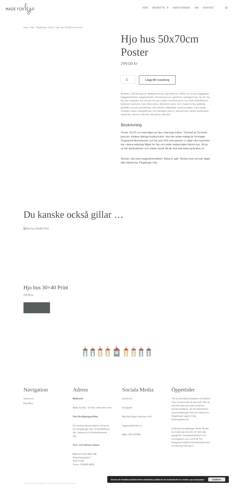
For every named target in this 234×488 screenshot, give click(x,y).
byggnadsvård (146, 97)
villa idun (166, 115)
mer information (197, 479)
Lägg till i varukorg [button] (36, 307)
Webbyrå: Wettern (60, 484)
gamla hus (178, 97)
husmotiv (135, 104)
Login (72, 484)
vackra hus (126, 115)
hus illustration (176, 101)
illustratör (164, 104)
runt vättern (158, 108)
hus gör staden (160, 101)
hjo (196, 97)
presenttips (145, 108)
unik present (182, 111)
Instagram (127, 408)
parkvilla (201, 104)
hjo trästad (145, 101)
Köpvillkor (28, 404)
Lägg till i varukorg (157, 79)
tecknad (125, 111)
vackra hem (202, 111)
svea (196, 108)
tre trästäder (159, 111)
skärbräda (171, 108)
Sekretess (28, 399)
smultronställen (185, 108)
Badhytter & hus (45, 28)
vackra (192, 111)
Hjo (32, 28)
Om (196, 8)
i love (143, 104)
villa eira (145, 115)
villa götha (155, 115)
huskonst (125, 104)
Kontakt (208, 8)
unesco (171, 111)
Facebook (127, 399)
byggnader (203, 94)
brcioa (193, 94)
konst (173, 104)
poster (134, 108)
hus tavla (188, 101)
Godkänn (216, 479)
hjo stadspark (132, 101)
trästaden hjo (145, 111)
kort (179, 104)
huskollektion (201, 101)
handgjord (189, 97)
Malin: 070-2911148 (131, 435)
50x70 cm (184, 94)
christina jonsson (163, 97)
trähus (133, 111)
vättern (136, 115)
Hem (145, 8)
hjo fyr (202, 97)
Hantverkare (181, 8)
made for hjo (189, 104)
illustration (152, 104)
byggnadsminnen (129, 97)
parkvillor (125, 108)
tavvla (203, 108)
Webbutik (158, 8)
